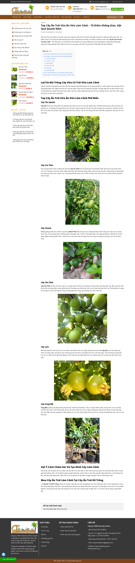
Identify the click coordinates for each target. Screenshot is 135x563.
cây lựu (105, 350)
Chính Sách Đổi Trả (66, 527)
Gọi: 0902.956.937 (9, 559)
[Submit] (121, 17)
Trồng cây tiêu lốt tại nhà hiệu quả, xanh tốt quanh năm (23, 126)
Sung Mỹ (44, 407)
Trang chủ (16, 17)
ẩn (50, 51)
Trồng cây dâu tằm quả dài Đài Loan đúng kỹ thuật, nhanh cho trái (23, 133)
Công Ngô (59, 32)
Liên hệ (86, 17)
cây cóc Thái (74, 169)
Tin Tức (43, 22)
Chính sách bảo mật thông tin (70, 534)
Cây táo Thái (45, 286)
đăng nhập (52, 509)
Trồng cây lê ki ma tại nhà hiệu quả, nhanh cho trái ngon (23, 140)
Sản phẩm (37, 17)
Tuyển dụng (45, 542)
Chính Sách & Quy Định (68, 531)
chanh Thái (72, 232)
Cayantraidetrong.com (74, 561)
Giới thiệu (27, 17)
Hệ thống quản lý (47, 538)
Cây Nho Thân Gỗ (52, 17)
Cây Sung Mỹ (66, 17)
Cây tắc (43, 106)
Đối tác (43, 534)
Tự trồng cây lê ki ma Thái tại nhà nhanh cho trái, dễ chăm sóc (24, 120)
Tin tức (76, 17)
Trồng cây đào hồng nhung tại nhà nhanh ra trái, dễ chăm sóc (23, 114)
